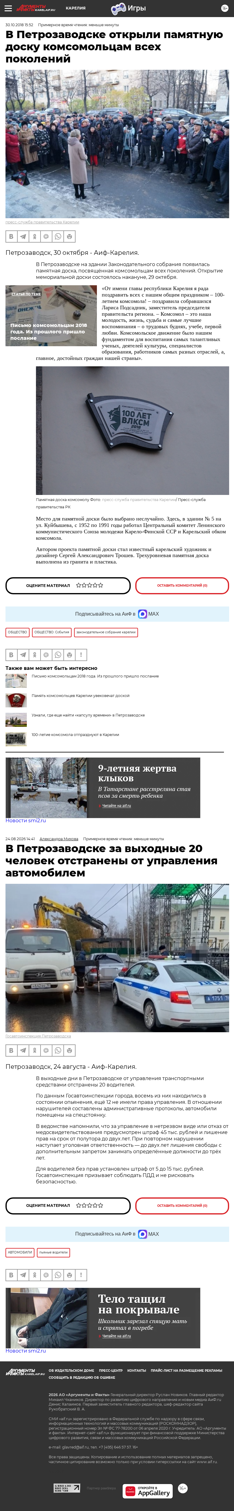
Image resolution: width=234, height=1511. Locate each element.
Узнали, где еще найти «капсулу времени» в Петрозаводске (88, 715)
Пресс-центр (110, 1371)
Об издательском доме (71, 1371)
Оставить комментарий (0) (182, 586)
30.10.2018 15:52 (19, 25)
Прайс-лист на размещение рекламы (186, 1371)
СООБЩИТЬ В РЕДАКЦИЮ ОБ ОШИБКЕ (82, 1378)
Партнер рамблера (101, 1488)
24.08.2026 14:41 (20, 839)
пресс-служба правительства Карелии (42, 222)
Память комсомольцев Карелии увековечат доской (80, 695)
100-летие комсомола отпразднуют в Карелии (75, 734)
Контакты (136, 1371)
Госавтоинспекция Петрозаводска (38, 1036)
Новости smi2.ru (25, 820)
